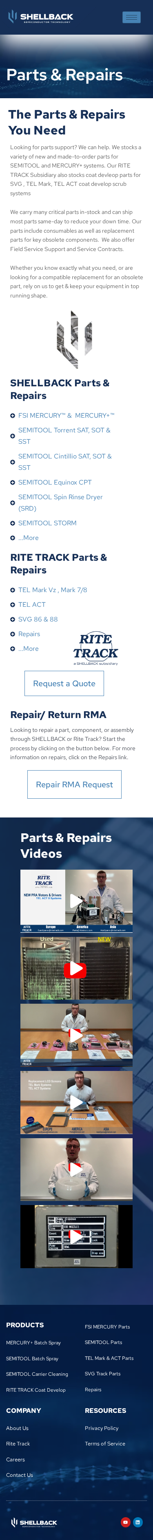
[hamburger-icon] (131, 17)
